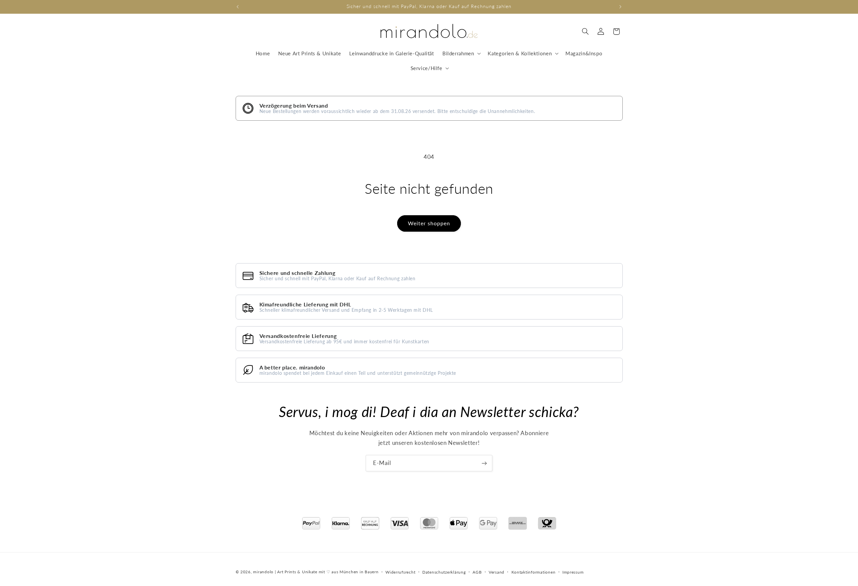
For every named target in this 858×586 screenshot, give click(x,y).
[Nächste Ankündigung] (620, 6)
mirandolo (263, 571)
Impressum (573, 572)
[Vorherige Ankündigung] (237, 6)
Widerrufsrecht (400, 572)
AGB (477, 572)
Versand (496, 572)
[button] (461, 53)
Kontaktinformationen (533, 572)
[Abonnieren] (484, 463)
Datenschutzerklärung (444, 572)
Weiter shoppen (429, 223)
